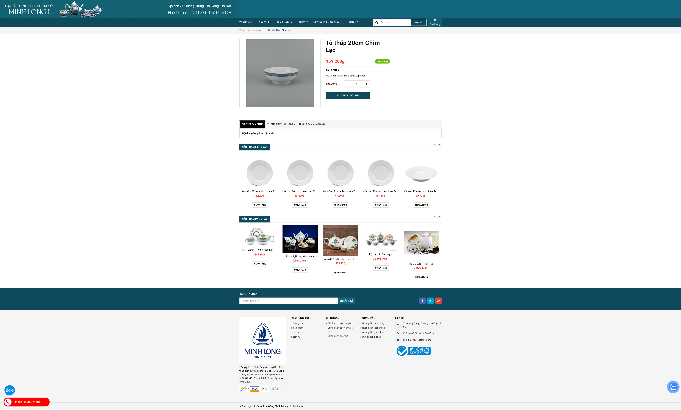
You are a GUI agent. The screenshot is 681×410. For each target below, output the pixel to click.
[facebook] (422, 301)
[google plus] (438, 301)
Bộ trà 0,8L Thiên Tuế (421, 263)
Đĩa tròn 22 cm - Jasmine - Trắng (260, 191)
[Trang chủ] (340, 9)
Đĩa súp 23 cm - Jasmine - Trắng (422, 191)
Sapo (300, 406)
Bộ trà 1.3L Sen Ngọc (381, 254)
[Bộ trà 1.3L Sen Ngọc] (380, 238)
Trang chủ (246, 22)
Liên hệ (353, 22)
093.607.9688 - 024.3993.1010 (418, 333)
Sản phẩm (283, 22)
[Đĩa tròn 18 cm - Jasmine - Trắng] (340, 172)
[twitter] (430, 301)
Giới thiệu (265, 22)
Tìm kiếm (418, 22)
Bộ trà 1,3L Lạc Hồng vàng (300, 256)
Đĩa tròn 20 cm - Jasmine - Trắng (301, 191)
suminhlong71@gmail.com (417, 340)
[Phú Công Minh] (262, 340)
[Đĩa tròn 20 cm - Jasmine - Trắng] (300, 172)
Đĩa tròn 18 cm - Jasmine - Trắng (341, 191)
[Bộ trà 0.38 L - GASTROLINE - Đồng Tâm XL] (259, 236)
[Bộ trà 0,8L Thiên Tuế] (421, 242)
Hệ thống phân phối (326, 22)
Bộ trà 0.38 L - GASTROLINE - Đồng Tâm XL (266, 250)
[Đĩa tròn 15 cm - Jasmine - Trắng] (380, 172)
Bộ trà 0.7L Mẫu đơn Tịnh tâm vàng (342, 259)
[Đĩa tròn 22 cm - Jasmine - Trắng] (259, 172)
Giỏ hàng (435, 24)
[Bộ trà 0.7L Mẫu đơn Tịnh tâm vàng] (340, 240)
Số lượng (331, 84)
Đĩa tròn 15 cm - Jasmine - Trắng (381, 191)
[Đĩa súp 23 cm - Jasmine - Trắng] (421, 172)
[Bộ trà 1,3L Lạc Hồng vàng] (300, 239)
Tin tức (303, 22)
